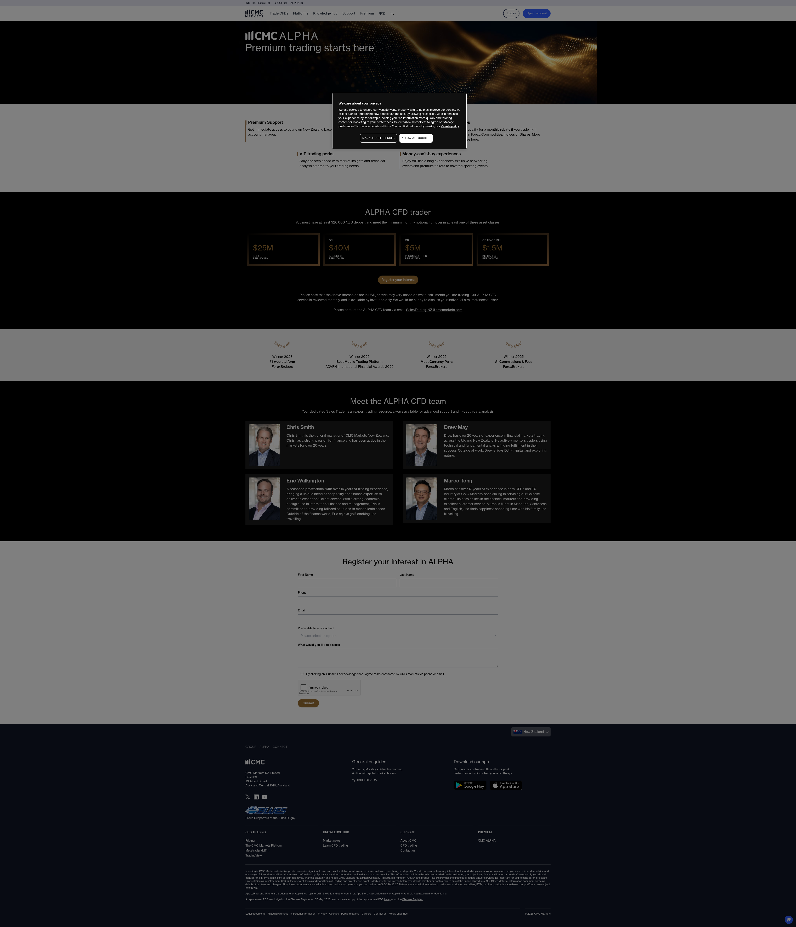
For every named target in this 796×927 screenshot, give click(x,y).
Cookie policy (450, 126)
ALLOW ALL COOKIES (416, 138)
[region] (399, 121)
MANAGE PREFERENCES (378, 138)
